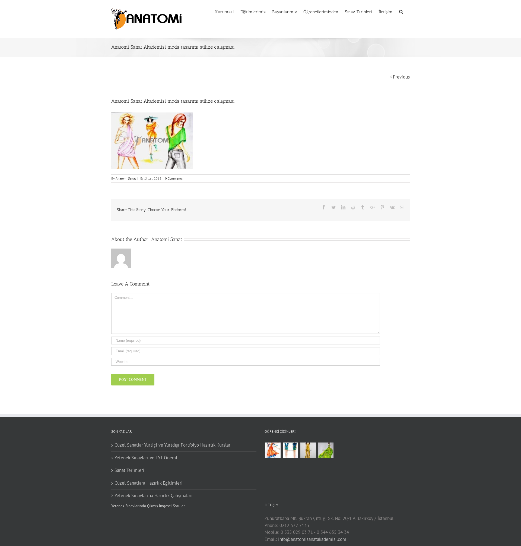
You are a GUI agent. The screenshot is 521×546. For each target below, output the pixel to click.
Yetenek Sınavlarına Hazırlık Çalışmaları (154, 495)
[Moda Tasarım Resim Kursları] (308, 450)
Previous (401, 77)
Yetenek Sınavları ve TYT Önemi (146, 458)
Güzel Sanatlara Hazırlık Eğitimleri (149, 483)
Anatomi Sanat (126, 178)
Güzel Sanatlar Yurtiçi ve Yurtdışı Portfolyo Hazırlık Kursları (173, 445)
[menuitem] (227, 11)
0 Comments (174, 178)
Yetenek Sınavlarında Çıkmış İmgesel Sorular (148, 505)
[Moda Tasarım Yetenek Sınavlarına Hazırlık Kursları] (290, 450)
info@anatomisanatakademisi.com (312, 539)
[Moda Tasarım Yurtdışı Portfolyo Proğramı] (273, 450)
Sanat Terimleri (129, 470)
